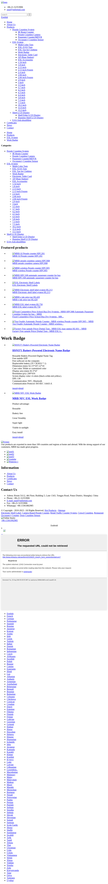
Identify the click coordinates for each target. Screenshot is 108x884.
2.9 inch (21, 80)
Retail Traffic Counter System (63, 513)
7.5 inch (21, 102)
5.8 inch (21, 97)
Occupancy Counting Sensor (31, 39)
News (9, 125)
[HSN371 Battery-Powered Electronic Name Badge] (36, 345)
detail (21, 388)
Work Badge (23, 52)
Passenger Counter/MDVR (30, 37)
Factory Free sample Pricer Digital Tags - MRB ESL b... (37, 331)
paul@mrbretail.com (16, 9)
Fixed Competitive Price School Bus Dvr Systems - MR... (38, 317)
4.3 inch (21, 92)
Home (9, 22)
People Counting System (23, 29)
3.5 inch (21, 85)
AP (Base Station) (26, 57)
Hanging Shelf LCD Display (31, 117)
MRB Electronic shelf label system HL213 (31, 292)
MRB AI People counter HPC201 (27, 256)
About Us (11, 24)
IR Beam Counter (26, 32)
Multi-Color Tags (25, 44)
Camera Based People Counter (35, 513)
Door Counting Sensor (30, 515)
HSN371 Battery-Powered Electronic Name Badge (41, 350)
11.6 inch (22, 107)
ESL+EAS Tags (25, 47)
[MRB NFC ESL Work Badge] (26, 393)
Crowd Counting (85, 513)
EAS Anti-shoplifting (21, 120)
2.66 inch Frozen (25, 77)
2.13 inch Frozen (25, 70)
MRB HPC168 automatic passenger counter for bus (35, 278)
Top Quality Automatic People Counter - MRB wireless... (37, 324)
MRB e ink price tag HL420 (25, 299)
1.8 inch (21, 65)
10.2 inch (22, 105)
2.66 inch (22, 75)
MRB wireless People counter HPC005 (29, 270)
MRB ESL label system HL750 (26, 307)
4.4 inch (21, 95)
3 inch (20, 82)
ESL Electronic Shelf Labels (25, 285)
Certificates (12, 123)
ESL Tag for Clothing (27, 50)
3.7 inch (21, 87)
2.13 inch (22, 67)
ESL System (17, 42)
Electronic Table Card (27, 55)
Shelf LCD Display (21, 112)
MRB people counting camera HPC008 (30, 263)
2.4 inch (21, 72)
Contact (10, 128)
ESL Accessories (25, 60)
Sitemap (61, 510)
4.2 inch (21, 90)
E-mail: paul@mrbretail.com (19, 500)
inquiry (15, 388)
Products (10, 27)
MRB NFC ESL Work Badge (29, 398)
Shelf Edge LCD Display (29, 115)
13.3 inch (22, 110)
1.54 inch (22, 62)
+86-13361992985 (9, 520)
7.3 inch (21, 100)
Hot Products (50, 510)
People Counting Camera (29, 34)
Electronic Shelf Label (11, 513)
